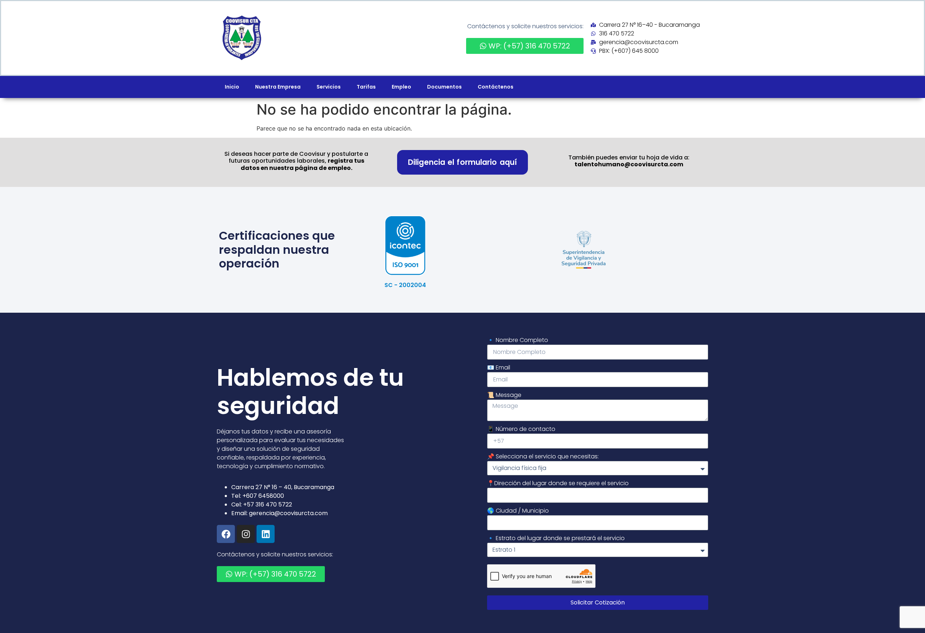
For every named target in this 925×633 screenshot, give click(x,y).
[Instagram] (246, 534)
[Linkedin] (266, 534)
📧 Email (498, 367)
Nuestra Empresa (278, 86)
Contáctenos (495, 86)
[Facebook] (226, 534)
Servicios (329, 86)
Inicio (232, 86)
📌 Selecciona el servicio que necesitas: (543, 456)
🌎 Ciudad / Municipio (518, 510)
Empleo (401, 86)
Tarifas (366, 86)
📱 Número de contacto (521, 429)
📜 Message (504, 395)
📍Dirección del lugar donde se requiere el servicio (558, 483)
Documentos (444, 86)
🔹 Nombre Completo (517, 340)
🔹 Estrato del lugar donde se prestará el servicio (556, 538)
